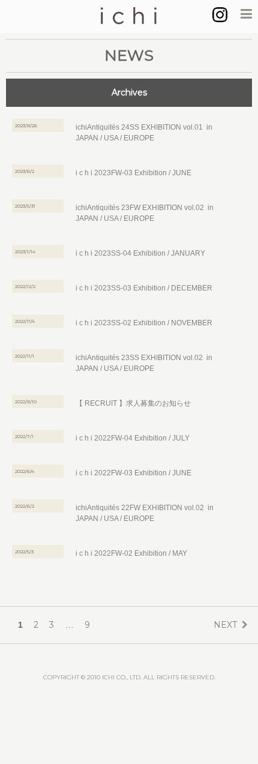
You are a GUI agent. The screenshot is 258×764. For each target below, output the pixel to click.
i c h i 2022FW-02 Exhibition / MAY (131, 553)
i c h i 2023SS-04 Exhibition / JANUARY (140, 253)
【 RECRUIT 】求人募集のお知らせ (133, 403)
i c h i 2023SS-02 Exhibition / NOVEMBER (144, 323)
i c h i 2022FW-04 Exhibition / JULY (133, 438)
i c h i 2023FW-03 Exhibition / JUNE (133, 173)
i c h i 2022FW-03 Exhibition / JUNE (133, 473)
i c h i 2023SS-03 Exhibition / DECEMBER (144, 288)
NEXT (225, 624)
